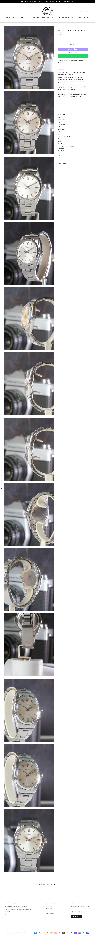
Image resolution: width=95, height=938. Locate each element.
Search (82, 11)
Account (75, 11)
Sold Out (73, 44)
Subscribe (76, 916)
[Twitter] (64, 170)
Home (8, 17)
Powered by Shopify (10, 934)
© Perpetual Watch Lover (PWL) (16, 932)
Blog (73, 17)
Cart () (88, 11)
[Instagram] (5, 914)
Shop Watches (18, 17)
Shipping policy (49, 906)
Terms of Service (50, 913)
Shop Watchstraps (32, 17)
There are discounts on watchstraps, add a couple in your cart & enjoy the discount (47, 1)
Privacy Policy (49, 908)
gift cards (47, 20)
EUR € (5, 11)
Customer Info (84, 17)
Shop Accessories (63, 17)
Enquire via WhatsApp (72, 56)
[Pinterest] (66, 170)
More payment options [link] (73, 52)
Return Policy (49, 911)
